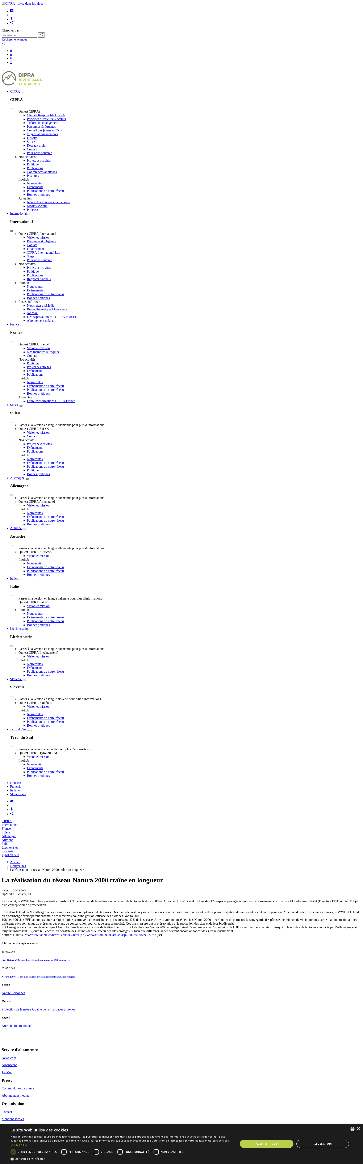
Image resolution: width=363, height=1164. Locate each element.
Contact (32, 149)
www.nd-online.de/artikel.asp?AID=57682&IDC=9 (121, 935)
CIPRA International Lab (43, 252)
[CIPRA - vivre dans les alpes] (22, 3)
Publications (35, 168)
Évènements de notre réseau (45, 386)
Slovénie (16, 679)
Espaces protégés (63, 1009)
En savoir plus (19, 1145)
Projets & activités (39, 367)
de (11, 50)
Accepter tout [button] (266, 1144)
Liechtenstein (19, 628)
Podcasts (32, 209)
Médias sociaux (37, 206)
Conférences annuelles (42, 172)
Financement (35, 249)
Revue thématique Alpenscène (47, 309)
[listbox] (352, 1129)
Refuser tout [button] (323, 1144)
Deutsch (15, 783)
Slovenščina (18, 794)
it (11, 58)
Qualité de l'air (42, 1009)
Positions (33, 175)
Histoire (32, 138)
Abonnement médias (40, 320)
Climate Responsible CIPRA (46, 115)
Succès (31, 141)
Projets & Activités (39, 444)
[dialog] (181, 1144)
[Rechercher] (41, 35)
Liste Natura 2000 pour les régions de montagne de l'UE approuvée (36, 960)
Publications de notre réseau (45, 191)
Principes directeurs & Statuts (46, 119)
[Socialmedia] (11, 23)
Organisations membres (42, 134)
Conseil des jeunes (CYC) (44, 130)
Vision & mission (38, 348)
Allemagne (17, 478)
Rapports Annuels (39, 279)
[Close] (11, 108)
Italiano (15, 790)
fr (11, 54)
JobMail (32, 313)
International (18, 213)
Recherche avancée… (16, 39)
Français (15, 786)
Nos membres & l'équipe (43, 352)
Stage (30, 256)
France (14, 324)
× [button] (358, 1128)
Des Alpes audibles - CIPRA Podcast (51, 317)
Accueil (15, 862)
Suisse (14, 405)
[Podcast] (11, 19)
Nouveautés (35, 183)
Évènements (35, 187)
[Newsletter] (11, 11)
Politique (33, 164)
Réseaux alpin (36, 145)
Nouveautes (18, 866)
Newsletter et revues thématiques (48, 202)
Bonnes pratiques (38, 194)
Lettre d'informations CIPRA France (51, 401)
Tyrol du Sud (19, 729)
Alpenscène (9, 1065)
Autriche (16, 528)
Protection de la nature (17, 1009)
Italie (13, 578)
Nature (7, 993)
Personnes (18, 993)
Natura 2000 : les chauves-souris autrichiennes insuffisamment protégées (38, 976)
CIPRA (15, 91)
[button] (121, 1159)
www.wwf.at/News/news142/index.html (52, 935)
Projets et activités (39, 160)
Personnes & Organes (41, 126)
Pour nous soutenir (39, 153)
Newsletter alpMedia (40, 305)
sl (11, 62)
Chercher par (10, 30)
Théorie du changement (42, 123)
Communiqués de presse (18, 1088)
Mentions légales (13, 1119)
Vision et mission (38, 237)
